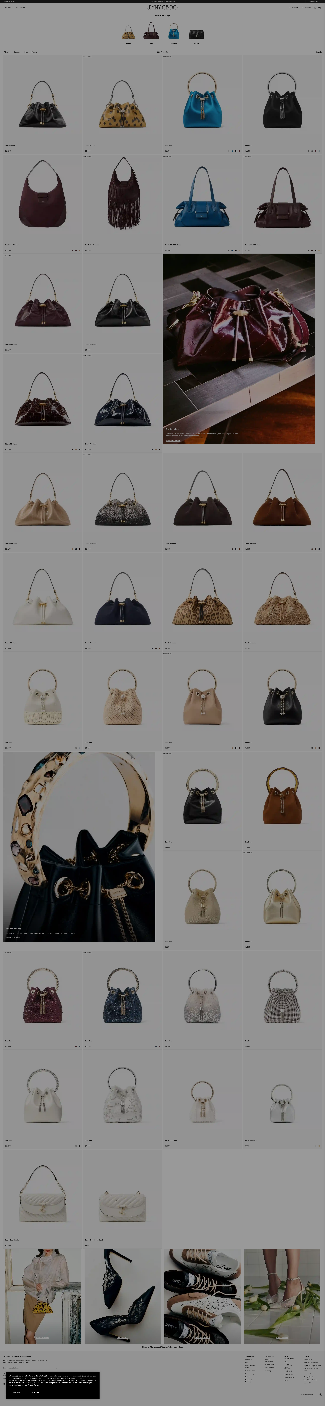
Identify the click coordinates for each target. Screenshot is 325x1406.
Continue (36, 1392)
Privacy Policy (33, 1385)
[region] (53, 1385)
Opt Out (17, 1392)
